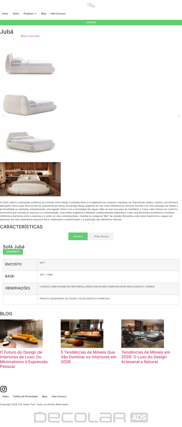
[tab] (78, 236)
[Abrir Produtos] (35, 13)
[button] (3, 116)
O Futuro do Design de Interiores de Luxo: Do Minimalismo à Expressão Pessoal (24, 359)
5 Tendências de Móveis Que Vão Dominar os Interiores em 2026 (88, 357)
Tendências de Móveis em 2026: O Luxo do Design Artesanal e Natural (145, 357)
